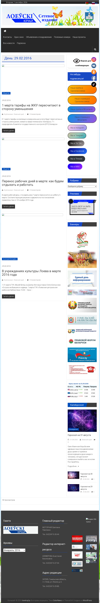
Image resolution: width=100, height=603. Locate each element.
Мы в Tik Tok (76, 143)
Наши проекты (79, 37)
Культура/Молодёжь (10, 259)
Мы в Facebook (77, 151)
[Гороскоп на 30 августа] (73, 475)
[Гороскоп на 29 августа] (73, 488)
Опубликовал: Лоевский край (14, 114)
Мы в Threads (76, 159)
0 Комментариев (35, 114)
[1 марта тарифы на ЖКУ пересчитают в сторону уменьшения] (33, 80)
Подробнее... (73, 466)
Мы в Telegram (76, 135)
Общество (6, 93)
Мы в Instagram (77, 128)
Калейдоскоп (73, 429)
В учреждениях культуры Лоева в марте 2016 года (31, 272)
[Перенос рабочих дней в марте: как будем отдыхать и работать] (33, 155)
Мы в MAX (75, 166)
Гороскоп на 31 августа (79, 435)
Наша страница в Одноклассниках (82, 100)
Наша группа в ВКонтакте (81, 109)
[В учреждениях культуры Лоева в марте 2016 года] (32, 238)
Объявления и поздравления (39, 37)
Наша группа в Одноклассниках (77, 89)
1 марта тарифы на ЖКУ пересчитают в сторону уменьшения (31, 107)
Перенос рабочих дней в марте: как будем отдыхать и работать (33, 183)
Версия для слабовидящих (83, 63)
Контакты (7, 37)
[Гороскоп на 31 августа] (82, 420)
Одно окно (19, 37)
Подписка (21, 43)
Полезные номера (62, 37)
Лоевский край (86, 440)
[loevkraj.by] (5, 31)
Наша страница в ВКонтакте (82, 118)
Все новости (9, 43)
